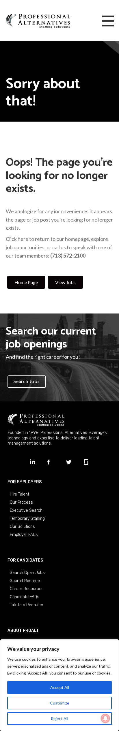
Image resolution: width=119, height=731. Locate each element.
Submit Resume (25, 580)
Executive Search (26, 510)
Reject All (59, 718)
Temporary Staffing (27, 518)
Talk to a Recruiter (26, 604)
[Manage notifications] (105, 718)
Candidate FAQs (24, 596)
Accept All (59, 687)
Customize (59, 702)
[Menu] (108, 21)
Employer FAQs (24, 534)
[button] (27, 381)
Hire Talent (19, 494)
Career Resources (27, 588)
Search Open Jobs (27, 572)
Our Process (21, 502)
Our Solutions (22, 526)
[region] (59, 685)
